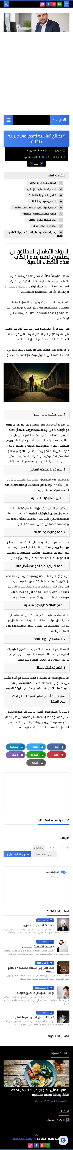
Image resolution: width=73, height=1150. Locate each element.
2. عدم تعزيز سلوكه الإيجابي (41, 189)
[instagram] (42, 4)
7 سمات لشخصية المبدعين (38, 946)
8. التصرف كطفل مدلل (44, 226)
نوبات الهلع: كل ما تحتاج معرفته (35, 992)
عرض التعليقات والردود (16, 854)
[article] (36, 784)
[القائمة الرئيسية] (8, 120)
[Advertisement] (36, 73)
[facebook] (48, 4)
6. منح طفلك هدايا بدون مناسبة (39, 214)
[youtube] (53, 4)
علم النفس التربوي (32, 157)
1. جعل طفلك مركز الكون (43, 183)
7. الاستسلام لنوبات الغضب (42, 220)
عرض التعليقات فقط (44, 854)
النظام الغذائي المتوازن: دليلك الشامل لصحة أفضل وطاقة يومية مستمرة (40, 1092)
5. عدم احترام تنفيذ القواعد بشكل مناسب (35, 207)
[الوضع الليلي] (63, 1140)
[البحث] (6, 4)
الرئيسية (57, 120)
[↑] (36, 1135)
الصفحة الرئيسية (55, 157)
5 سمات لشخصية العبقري (38, 925)
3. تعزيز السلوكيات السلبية (42, 195)
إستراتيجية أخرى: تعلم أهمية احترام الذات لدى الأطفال (36, 234)
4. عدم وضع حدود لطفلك (43, 201)
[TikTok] (36, 4)
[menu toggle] (66, 4)
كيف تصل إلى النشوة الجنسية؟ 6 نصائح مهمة (31, 969)
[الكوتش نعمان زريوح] (36, 22)
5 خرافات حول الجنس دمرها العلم (34, 1017)
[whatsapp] (59, 4)
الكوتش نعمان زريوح (59, 1101)
